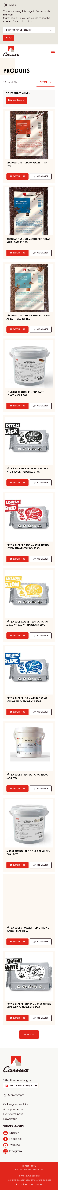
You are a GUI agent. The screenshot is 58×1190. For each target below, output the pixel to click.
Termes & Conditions (29, 1176)
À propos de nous (14, 1109)
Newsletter (10, 1119)
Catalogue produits (15, 1104)
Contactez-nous (13, 1114)
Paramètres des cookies (29, 1184)
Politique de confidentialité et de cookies (29, 1180)
